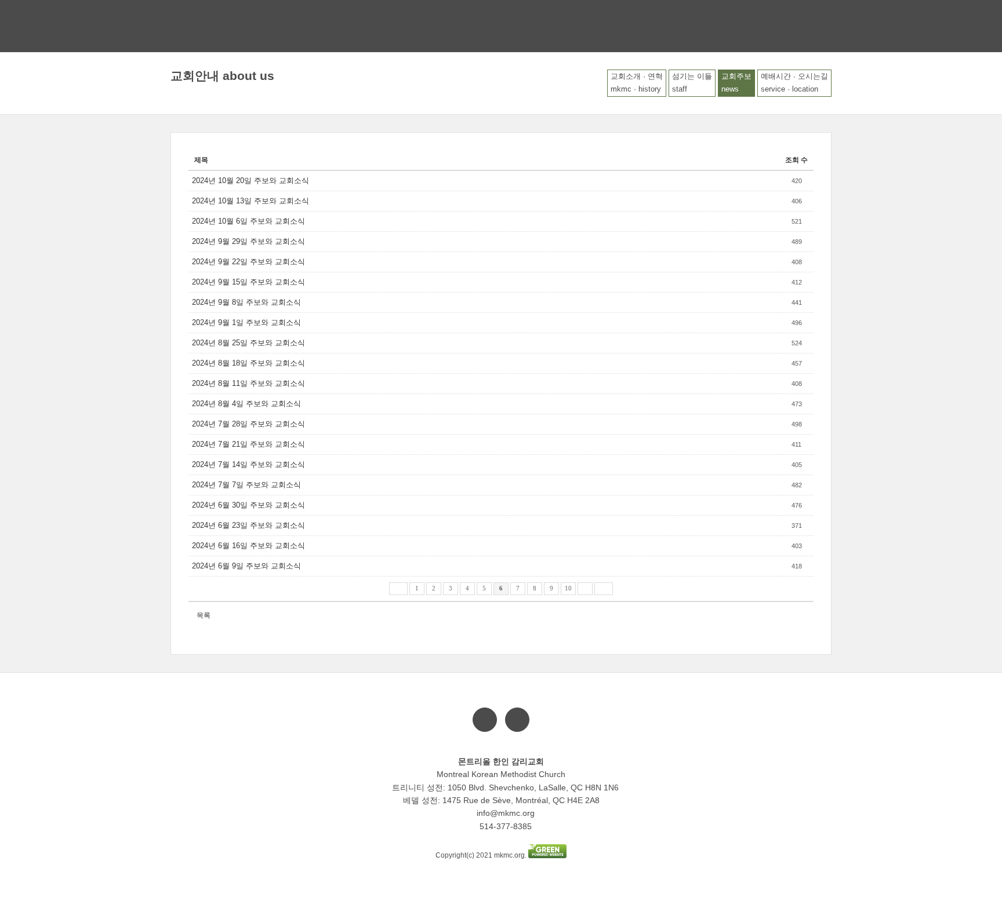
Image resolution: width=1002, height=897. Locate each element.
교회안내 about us (222, 75)
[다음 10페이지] (585, 588)
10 (568, 588)
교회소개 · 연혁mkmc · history (637, 82)
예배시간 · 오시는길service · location (794, 82)
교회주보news (736, 82)
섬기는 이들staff (692, 82)
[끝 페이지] (603, 588)
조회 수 (796, 160)
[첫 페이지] (398, 588)
